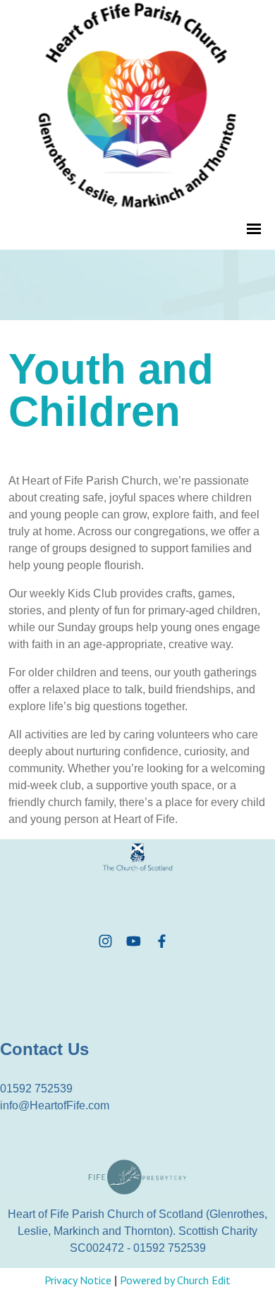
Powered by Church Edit (175, 1280)
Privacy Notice (77, 1280)
